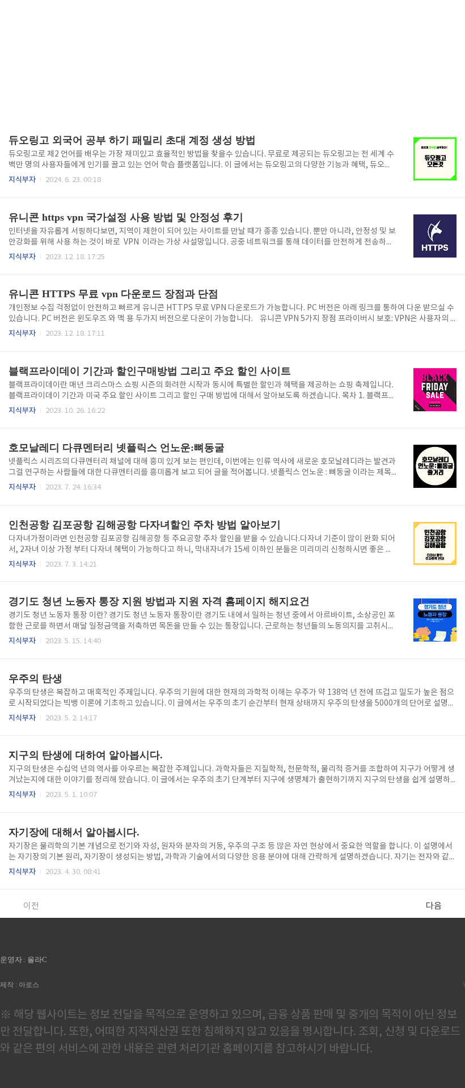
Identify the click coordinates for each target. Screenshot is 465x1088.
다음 (434, 906)
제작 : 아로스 (19, 985)
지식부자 (22, 180)
